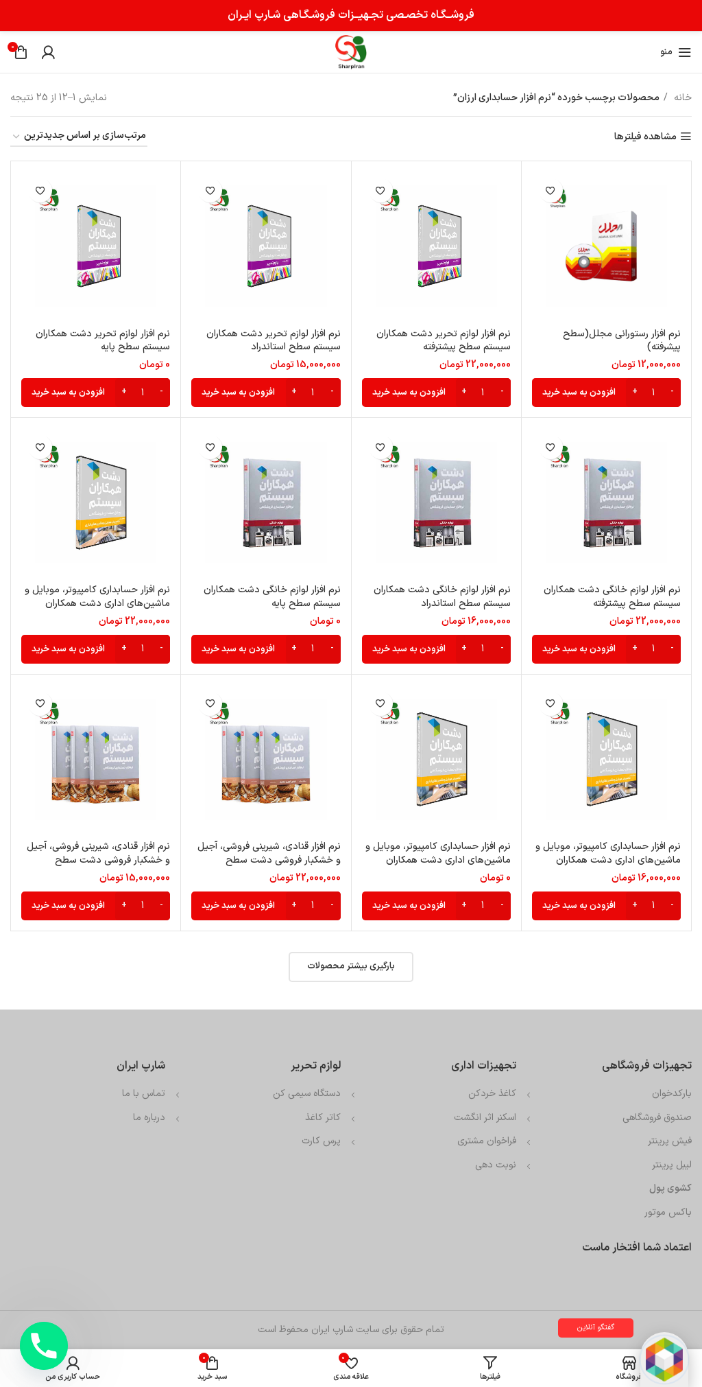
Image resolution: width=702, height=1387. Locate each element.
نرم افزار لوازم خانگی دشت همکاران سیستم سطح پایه (272, 597)
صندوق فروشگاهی (657, 1117)
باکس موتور (668, 1212)
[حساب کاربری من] (48, 52)
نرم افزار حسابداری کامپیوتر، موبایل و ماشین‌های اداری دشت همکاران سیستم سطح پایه (438, 860)
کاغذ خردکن (492, 1093)
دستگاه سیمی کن (307, 1093)
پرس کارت (321, 1141)
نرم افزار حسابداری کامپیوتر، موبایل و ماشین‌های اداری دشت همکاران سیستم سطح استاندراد (608, 860)
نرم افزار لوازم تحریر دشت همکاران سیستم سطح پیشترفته (443, 341)
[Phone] (44, 1346)
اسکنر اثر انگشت (485, 1117)
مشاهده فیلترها (645, 137)
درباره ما (149, 1117)
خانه (681, 98)
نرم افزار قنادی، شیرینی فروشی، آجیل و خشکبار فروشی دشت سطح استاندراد (98, 860)
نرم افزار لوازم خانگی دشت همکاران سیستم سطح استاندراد (442, 597)
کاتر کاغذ (323, 1117)
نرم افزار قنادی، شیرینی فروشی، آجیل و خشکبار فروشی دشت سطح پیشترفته (269, 860)
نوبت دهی (495, 1165)
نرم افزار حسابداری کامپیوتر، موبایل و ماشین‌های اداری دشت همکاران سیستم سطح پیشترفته (97, 603)
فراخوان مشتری (486, 1141)
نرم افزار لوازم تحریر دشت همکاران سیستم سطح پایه (103, 341)
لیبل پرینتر (672, 1165)
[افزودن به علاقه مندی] (551, 190)
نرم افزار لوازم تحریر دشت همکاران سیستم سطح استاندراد (273, 341)
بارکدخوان (672, 1093)
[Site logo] (350, 52)
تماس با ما (143, 1093)
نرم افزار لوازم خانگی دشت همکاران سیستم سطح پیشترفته (612, 597)
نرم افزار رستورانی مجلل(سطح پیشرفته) (622, 341)
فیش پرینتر (670, 1141)
